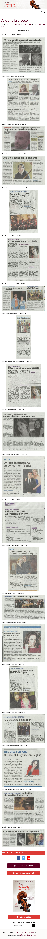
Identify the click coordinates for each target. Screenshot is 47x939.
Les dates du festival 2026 (13, 853)
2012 (39, 24)
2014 (30, 24)
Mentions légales (21, 933)
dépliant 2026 (25, 917)
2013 (34, 24)
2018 (11, 24)
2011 (43, 24)
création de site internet (29, 935)
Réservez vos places (25, 865)
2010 (2, 27)
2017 (16, 24)
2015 (25, 24)
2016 (20, 24)
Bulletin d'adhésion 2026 (25, 873)
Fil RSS (31, 933)
